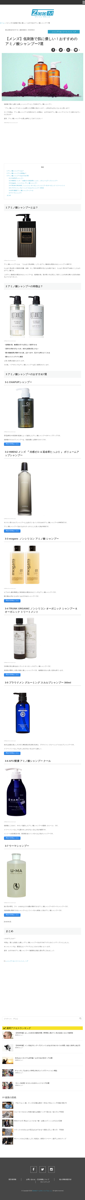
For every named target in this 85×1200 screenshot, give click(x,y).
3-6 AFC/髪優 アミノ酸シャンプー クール (21, 190)
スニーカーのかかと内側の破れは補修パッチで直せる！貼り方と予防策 (39, 1112)
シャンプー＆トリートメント (62, 32)
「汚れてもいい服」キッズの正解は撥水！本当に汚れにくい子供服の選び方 (40, 1103)
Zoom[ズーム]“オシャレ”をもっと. (42, 1191)
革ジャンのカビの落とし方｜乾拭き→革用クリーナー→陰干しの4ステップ (40, 1139)
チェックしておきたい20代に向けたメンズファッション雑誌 (36, 1070)
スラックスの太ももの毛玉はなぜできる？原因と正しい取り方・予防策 (39, 1130)
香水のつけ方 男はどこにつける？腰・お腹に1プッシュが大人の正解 (38, 1121)
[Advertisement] (42, 143)
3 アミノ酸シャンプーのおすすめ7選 (18, 175)
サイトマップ (45, 1182)
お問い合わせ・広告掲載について (37, 1179)
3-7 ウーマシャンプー (15, 193)
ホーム (2, 23)
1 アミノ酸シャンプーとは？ (15, 171)
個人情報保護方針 (65, 1179)
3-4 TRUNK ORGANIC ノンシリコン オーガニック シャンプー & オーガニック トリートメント (37, 185)
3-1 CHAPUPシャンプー (16, 178)
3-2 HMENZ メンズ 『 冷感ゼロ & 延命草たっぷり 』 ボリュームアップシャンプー (33, 180)
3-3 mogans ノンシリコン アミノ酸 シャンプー (23, 183)
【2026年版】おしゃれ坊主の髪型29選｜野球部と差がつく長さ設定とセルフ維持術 (44, 1033)
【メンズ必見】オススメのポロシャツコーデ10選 (32, 1083)
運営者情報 (12, 1179)
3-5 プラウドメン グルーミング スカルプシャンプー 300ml (26, 188)
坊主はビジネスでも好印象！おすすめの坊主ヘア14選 (33, 1058)
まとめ (9, 195)
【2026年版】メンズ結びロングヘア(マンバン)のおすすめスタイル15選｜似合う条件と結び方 (47, 1045)
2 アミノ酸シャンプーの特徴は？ (16, 173)
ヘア (74, 32)
